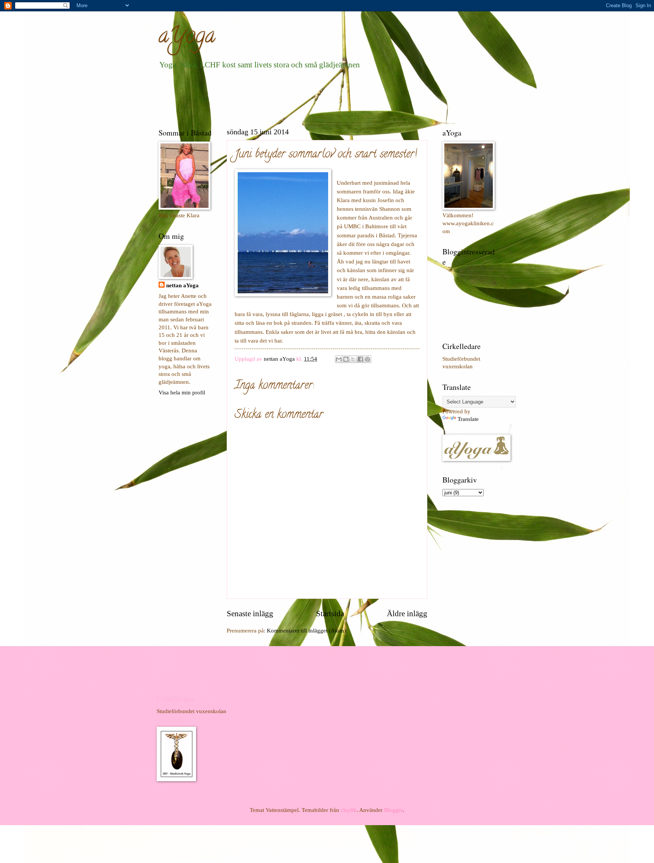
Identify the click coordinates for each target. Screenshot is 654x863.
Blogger (393, 810)
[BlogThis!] (346, 359)
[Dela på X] (353, 359)
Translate (468, 419)
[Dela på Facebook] (360, 359)
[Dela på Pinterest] (367, 359)
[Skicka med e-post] (339, 359)
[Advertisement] (296, 97)
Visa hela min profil (182, 392)
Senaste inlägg (250, 613)
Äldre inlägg (407, 613)
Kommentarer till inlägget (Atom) (306, 631)
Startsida (330, 613)
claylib (349, 810)
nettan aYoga (182, 285)
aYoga (187, 37)
